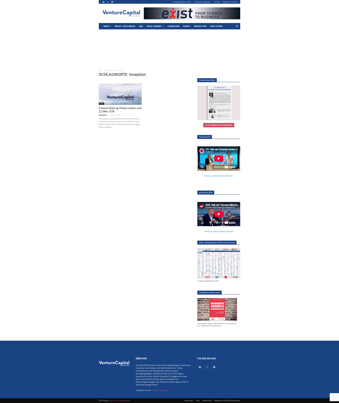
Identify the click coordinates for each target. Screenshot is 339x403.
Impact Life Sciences (125, 26)
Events (186, 26)
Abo (141, 26)
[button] (237, 26)
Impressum (189, 400)
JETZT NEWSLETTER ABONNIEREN (218, 125)
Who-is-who (216, 26)
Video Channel (154, 26)
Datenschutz (207, 400)
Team (198, 400)
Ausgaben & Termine (230, 2)
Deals (101, 104)
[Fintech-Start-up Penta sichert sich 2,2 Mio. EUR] (120, 94)
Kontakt (217, 2)
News (106, 26)
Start (100, 70)
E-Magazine (173, 26)
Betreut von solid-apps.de (120, 400)
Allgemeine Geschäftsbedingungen (227, 400)
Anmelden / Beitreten (202, 2)
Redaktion (103, 115)
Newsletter (200, 26)
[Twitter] (108, 2)
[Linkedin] (103, 2)
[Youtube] (112, 2)
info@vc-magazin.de (160, 390)
